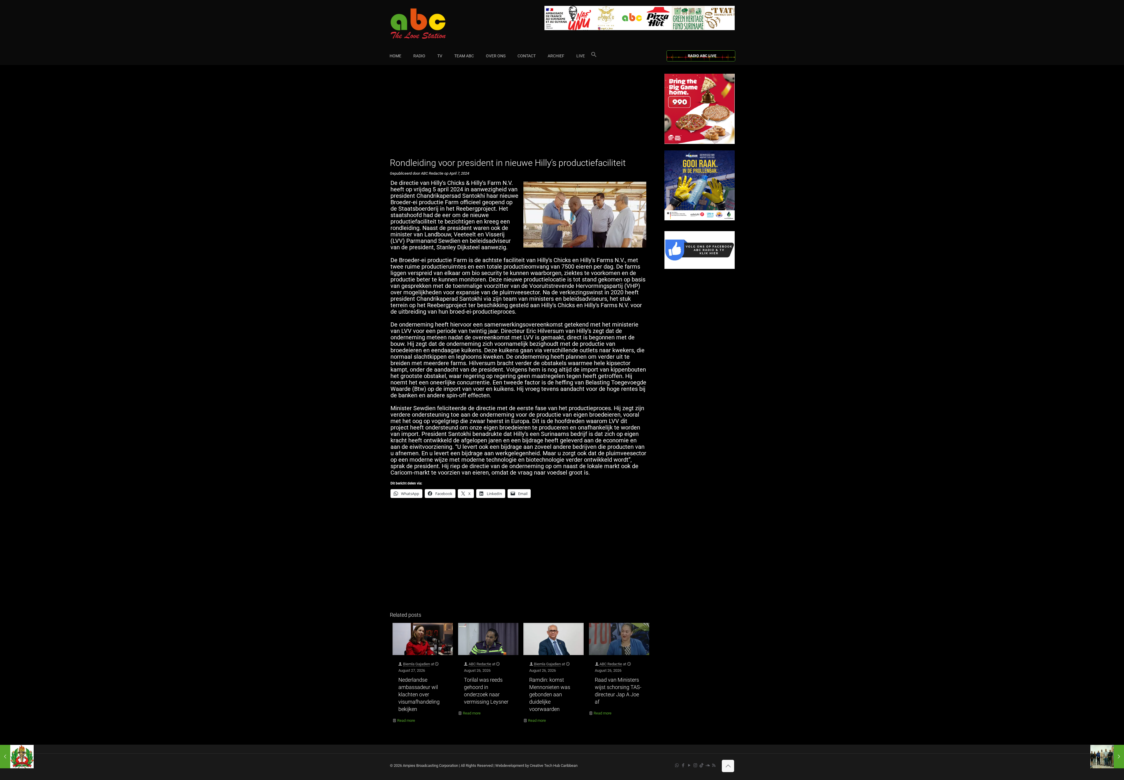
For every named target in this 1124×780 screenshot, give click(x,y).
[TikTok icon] (701, 765)
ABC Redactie (480, 664)
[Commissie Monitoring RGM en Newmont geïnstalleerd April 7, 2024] (1107, 756)
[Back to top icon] (728, 766)
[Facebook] (699, 267)
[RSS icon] (714, 765)
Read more (406, 720)
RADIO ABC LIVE (702, 56)
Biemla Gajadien (416, 664)
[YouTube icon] (689, 765)
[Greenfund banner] (699, 219)
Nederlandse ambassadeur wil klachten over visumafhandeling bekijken (419, 694)
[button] (594, 56)
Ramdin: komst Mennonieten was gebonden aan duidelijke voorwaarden (549, 694)
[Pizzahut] (699, 142)
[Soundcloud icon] (707, 765)
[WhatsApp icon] (677, 765)
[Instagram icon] (695, 765)
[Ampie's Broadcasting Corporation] (429, 23)
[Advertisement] (521, 115)
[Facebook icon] (683, 765)
